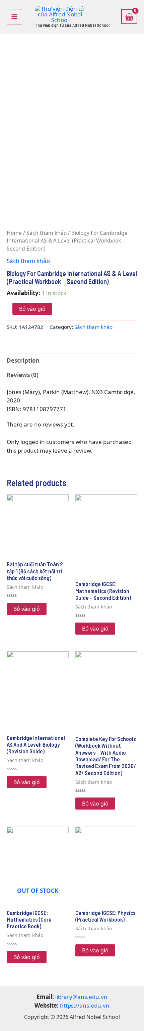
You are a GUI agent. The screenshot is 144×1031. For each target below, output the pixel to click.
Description (23, 360)
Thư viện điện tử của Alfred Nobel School (72, 25)
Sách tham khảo (46, 233)
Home (14, 233)
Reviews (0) (23, 375)
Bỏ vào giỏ (32, 308)
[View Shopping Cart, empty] (129, 16)
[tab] (72, 361)
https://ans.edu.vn (85, 1005)
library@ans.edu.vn (81, 997)
